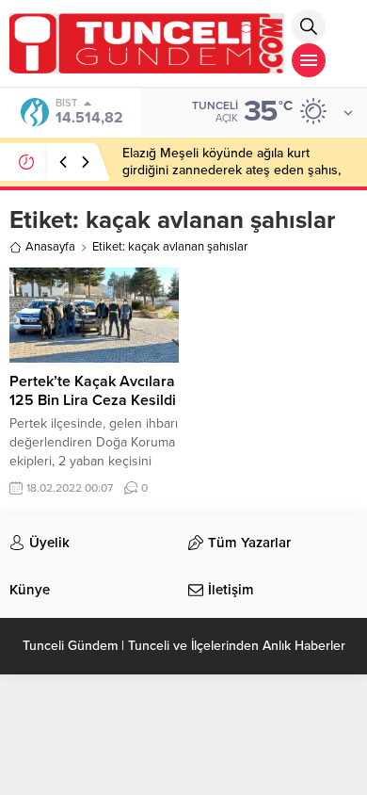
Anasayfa (50, 246)
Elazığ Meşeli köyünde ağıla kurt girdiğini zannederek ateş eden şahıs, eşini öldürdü (231, 170)
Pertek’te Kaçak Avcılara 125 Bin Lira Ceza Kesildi (92, 391)
